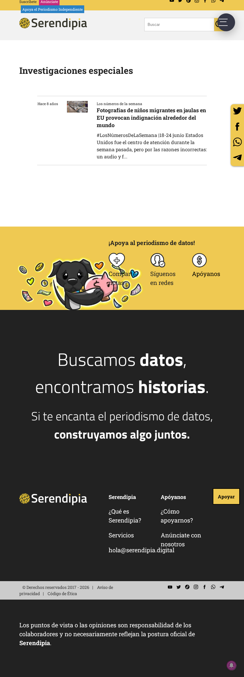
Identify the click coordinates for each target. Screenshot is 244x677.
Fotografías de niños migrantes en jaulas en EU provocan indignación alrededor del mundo (151, 118)
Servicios (121, 535)
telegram (237, 157)
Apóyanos (206, 273)
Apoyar (226, 496)
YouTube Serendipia (170, 587)
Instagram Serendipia (196, 587)
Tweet (237, 111)
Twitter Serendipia (179, 587)
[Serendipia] (55, 28)
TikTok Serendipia (187, 587)
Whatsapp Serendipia (213, 587)
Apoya (52, 9)
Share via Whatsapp (237, 142)
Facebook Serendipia (204, 587)
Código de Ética (62, 593)
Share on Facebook (237, 126)
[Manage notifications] (231, 665)
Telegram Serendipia (222, 587)
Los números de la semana (119, 103)
